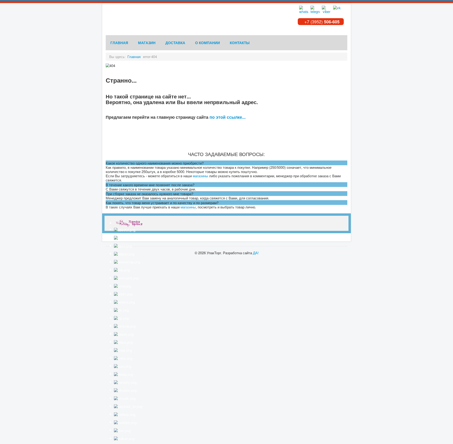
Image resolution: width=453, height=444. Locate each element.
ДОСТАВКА (175, 42)
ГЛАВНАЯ (119, 42)
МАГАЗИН (146, 42)
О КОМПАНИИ (207, 42)
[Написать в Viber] (326, 10)
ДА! (256, 252)
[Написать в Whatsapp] (304, 10)
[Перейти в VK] (338, 10)
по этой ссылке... (228, 117)
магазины (200, 175)
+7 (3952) (321, 21)
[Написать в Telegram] (315, 10)
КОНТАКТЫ (240, 42)
